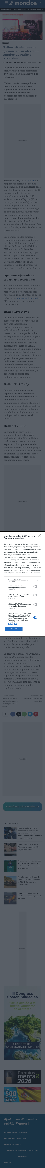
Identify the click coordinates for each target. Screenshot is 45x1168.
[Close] (40, 536)
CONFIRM (14, 628)
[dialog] (22, 584)
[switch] (35, 586)
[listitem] (22, 580)
